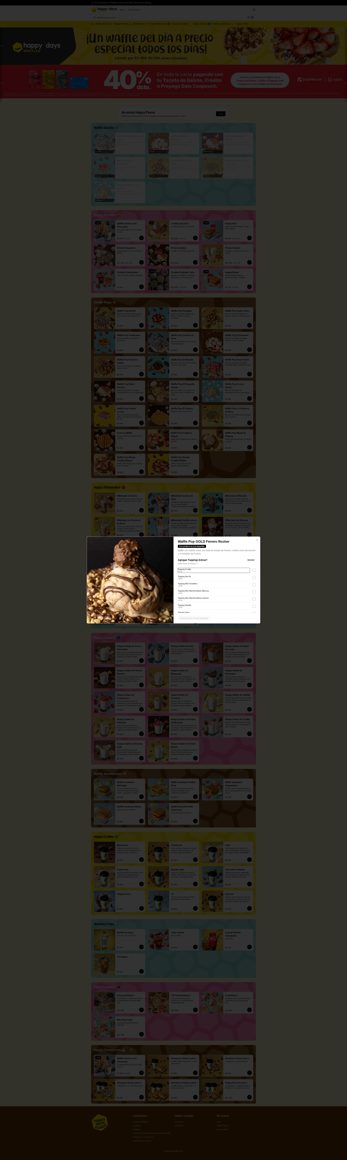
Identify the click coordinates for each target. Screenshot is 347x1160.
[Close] (257, 540)
